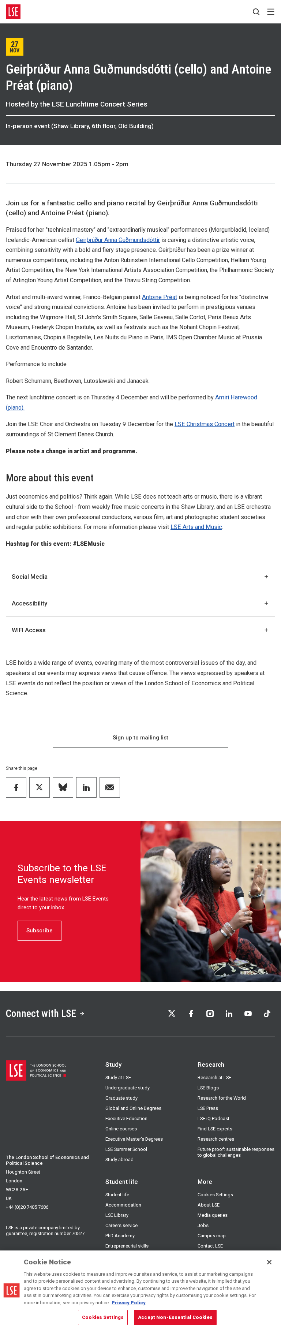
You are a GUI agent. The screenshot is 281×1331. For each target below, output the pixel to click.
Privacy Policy (129, 1302)
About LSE (209, 1205)
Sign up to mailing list (140, 737)
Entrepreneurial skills (127, 1246)
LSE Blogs (208, 1087)
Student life (117, 1194)
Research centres (216, 1139)
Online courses (121, 1128)
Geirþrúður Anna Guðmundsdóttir (118, 239)
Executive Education (126, 1118)
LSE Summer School (126, 1149)
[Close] (269, 1262)
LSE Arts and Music (196, 526)
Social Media (30, 576)
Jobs (203, 1225)
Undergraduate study (127, 1087)
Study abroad (119, 1159)
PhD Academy (120, 1235)
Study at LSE (118, 1077)
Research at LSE (214, 1077)
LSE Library (116, 1215)
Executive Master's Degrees (134, 1139)
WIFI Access (29, 630)
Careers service (121, 1225)
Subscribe (39, 930)
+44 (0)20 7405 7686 (27, 1207)
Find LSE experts (215, 1128)
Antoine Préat (159, 297)
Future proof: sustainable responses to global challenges (236, 1152)
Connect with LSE (41, 1013)
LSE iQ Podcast (213, 1118)
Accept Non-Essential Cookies (175, 1317)
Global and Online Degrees (133, 1108)
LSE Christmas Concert (205, 424)
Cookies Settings (215, 1194)
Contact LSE (210, 1246)
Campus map (212, 1235)
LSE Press (208, 1108)
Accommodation (123, 1205)
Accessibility (29, 603)
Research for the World (222, 1098)
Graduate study (121, 1098)
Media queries (213, 1215)
